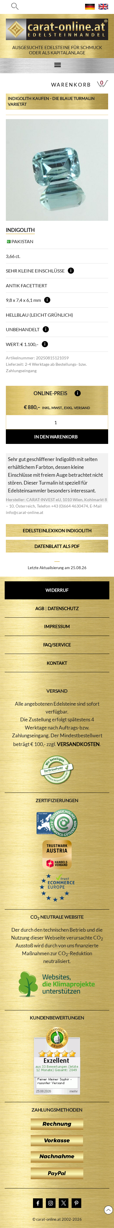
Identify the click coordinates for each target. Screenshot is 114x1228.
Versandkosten (78, 744)
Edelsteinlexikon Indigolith (57, 530)
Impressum (57, 626)
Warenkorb (71, 85)
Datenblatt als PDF (57, 546)
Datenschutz (63, 608)
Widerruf (57, 590)
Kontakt (57, 663)
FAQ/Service (57, 644)
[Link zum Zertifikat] (57, 1093)
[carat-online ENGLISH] (103, 8)
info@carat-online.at (24, 512)
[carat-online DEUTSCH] (90, 8)
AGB (39, 608)
